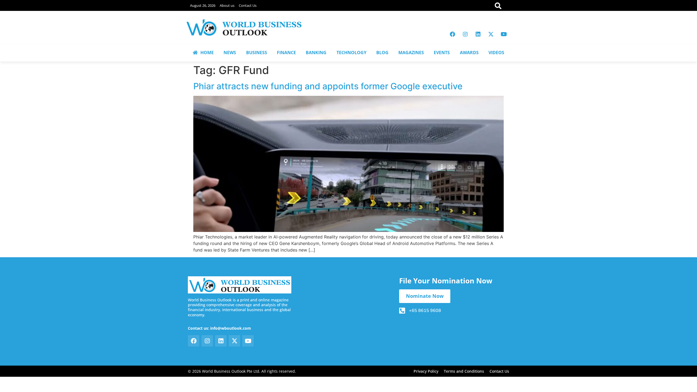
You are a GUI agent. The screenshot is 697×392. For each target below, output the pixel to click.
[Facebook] (452, 34)
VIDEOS (496, 53)
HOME (207, 53)
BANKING (316, 53)
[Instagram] (465, 34)
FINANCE (286, 53)
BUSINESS (256, 53)
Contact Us (247, 5)
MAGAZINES (411, 53)
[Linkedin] (478, 34)
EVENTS (442, 53)
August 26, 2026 (202, 5)
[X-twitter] (490, 34)
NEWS (230, 53)
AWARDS (469, 53)
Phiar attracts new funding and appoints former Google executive (328, 86)
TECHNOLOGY (351, 53)
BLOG (382, 53)
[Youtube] (503, 34)
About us (227, 5)
